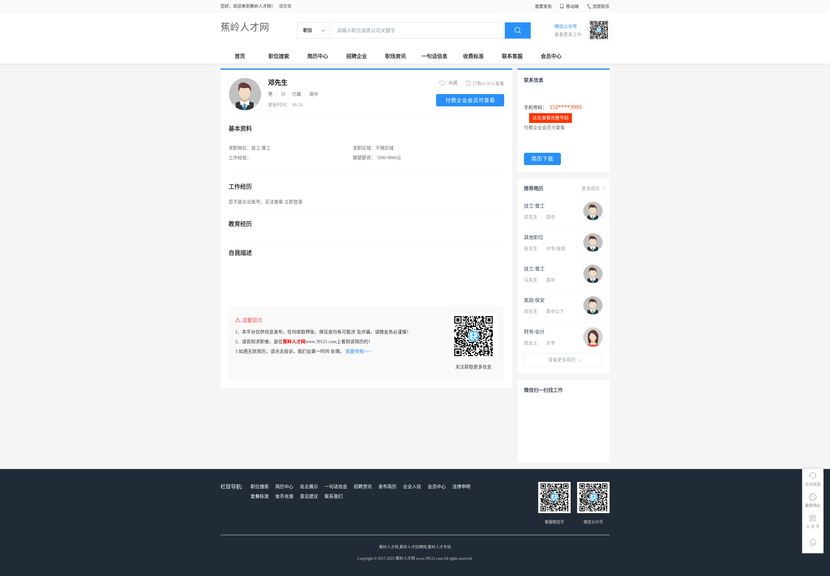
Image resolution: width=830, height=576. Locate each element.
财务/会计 (534, 331)
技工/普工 (534, 206)
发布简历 (387, 486)
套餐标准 (260, 496)
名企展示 (309, 486)
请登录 (285, 6)
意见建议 (309, 496)
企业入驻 (412, 486)
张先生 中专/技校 (544, 248)
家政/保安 (534, 300)
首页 (240, 56)
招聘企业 (356, 56)
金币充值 (284, 496)
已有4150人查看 (488, 83)
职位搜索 (278, 56)
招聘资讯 (363, 486)
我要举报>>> (359, 351)
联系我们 (334, 496)
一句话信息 (434, 56)
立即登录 (293, 201)
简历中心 (317, 56)
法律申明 (461, 486)
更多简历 (591, 188)
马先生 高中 (539, 280)
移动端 (572, 6)
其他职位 (533, 237)
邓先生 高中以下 (544, 311)
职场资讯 (395, 56)
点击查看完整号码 (550, 117)
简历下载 (542, 159)
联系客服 (512, 56)
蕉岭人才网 (244, 27)
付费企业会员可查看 (470, 100)
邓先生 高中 (539, 217)
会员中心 (551, 56)
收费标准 (473, 56)
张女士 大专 (539, 343)
